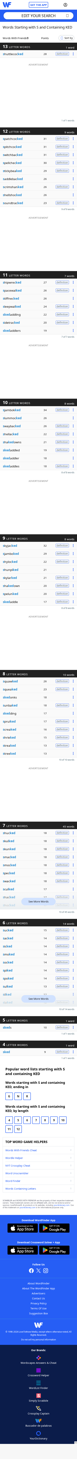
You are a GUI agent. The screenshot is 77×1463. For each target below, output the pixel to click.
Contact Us (38, 1298)
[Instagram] (46, 1271)
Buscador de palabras (38, 1425)
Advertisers (38, 1293)
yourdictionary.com (61, 1205)
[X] (38, 1271)
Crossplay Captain (38, 1413)
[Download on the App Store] (23, 1229)
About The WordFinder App (38, 1288)
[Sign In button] (65, 5)
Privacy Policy (39, 1303)
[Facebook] (31, 1271)
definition (62, 54)
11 (9, 1129)
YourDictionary (38, 1438)
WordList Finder (38, 1388)
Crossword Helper (38, 1375)
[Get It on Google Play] (54, 1229)
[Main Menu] (73, 5)
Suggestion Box (38, 1313)
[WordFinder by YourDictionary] (7, 4)
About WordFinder (39, 1283)
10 (62, 1120)
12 (18, 1129)
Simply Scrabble (38, 1400)
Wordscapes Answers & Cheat (38, 1362)
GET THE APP (38, 5)
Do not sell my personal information (38, 1339)
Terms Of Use (38, 1308)
